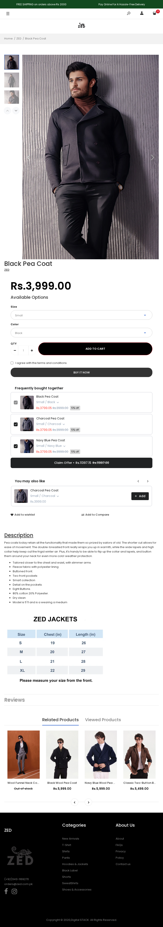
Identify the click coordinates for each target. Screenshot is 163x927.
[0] (154, 14)
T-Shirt (66, 845)
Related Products (60, 720)
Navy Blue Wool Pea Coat (103, 783)
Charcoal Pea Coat (50, 418)
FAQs (119, 845)
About (120, 839)
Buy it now (81, 372)
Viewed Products (103, 720)
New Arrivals (70, 839)
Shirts (66, 851)
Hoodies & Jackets (75, 864)
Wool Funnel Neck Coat (23, 783)
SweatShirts (70, 883)
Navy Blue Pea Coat (50, 440)
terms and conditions (52, 363)
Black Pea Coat (47, 396)
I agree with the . (41, 363)
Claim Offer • (81, 463)
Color (15, 324)
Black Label (70, 870)
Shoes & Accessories (76, 890)
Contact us (123, 864)
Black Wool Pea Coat (62, 783)
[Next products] (147, 481)
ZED (6, 270)
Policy (120, 858)
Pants (66, 858)
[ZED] (81, 26)
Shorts (66, 877)
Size (14, 307)
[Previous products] (138, 481)
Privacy (121, 851)
